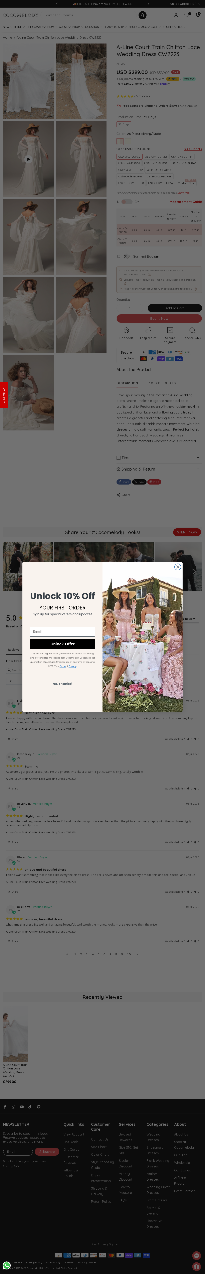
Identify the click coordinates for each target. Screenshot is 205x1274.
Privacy (72, 666)
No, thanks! (62, 684)
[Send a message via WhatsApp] (6, 1265)
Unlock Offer (62, 644)
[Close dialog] (178, 567)
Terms (63, 666)
